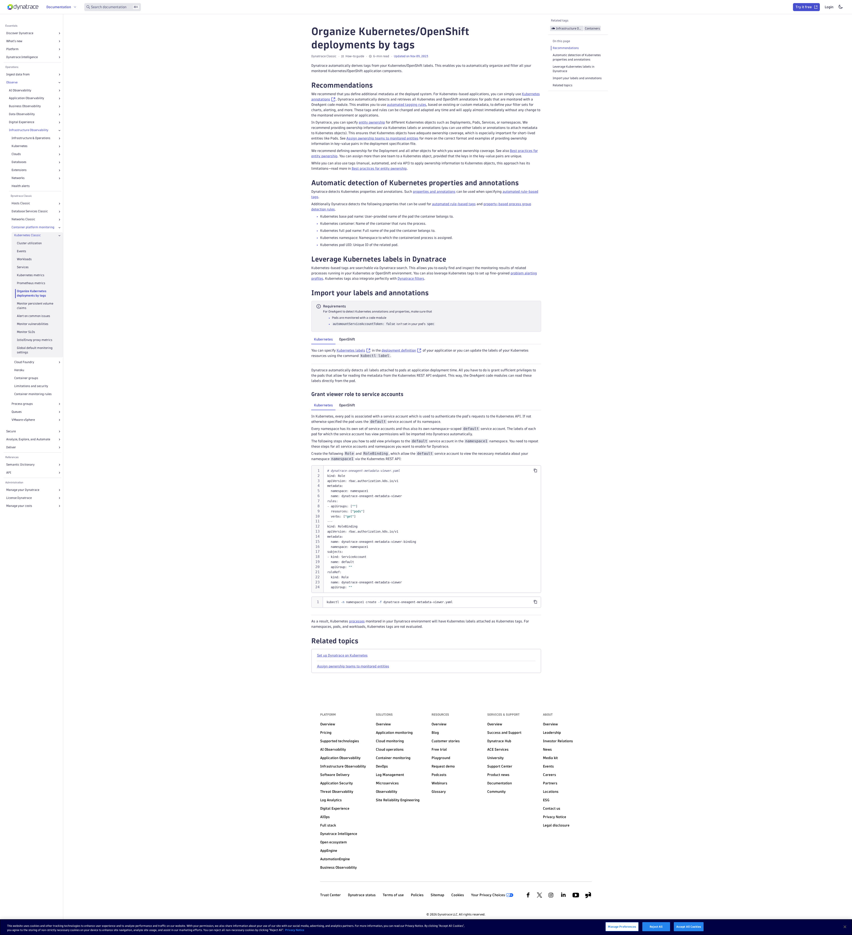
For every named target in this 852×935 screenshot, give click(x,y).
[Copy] (535, 470)
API (8, 472)
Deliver (11, 447)
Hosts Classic (21, 203)
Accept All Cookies (688, 926)
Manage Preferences (622, 926)
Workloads (24, 259)
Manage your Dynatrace (22, 489)
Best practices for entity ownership (379, 168)
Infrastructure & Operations (31, 138)
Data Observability (22, 114)
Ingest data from (18, 74)
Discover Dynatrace (19, 33)
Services (23, 267)
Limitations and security (31, 386)
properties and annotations (434, 191)
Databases (19, 162)
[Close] (59, 82)
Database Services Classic (30, 211)
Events (21, 251)
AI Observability (20, 90)
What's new (14, 41)
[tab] (323, 339)
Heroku (19, 370)
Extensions (19, 170)
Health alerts (21, 186)
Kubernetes (20, 146)
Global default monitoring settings (35, 350)
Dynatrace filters (411, 278)
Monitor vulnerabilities (32, 324)
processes (357, 621)
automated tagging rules (406, 104)
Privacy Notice (294, 930)
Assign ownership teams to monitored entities (382, 138)
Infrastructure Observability (28, 130)
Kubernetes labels (351, 350)
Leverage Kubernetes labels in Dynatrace (573, 69)
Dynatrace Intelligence (22, 57)
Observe (12, 82)
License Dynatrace (19, 497)
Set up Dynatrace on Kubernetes (342, 655)
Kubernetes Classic (27, 235)
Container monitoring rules (33, 394)
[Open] (59, 33)
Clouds (16, 154)
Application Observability (26, 98)
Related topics (562, 85)
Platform (12, 49)
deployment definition (399, 350)
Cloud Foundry (24, 362)
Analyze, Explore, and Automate (28, 439)
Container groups (26, 378)
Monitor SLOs (26, 332)
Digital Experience (21, 122)
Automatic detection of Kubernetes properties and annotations (577, 57)
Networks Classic (23, 219)
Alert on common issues (33, 316)
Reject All (656, 926)
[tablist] (426, 339)
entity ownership (372, 122)
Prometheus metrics (31, 283)
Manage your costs (19, 505)
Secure (11, 431)
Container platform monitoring (33, 227)
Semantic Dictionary (20, 464)
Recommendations (566, 48)
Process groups (22, 403)
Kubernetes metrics (30, 275)
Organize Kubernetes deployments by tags (31, 293)
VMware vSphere (23, 419)
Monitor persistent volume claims (35, 305)
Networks (18, 178)
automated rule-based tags (454, 204)
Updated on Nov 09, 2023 (411, 56)
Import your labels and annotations (577, 78)
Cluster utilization (29, 243)
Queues (17, 411)
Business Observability (25, 106)
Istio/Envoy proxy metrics (34, 340)
